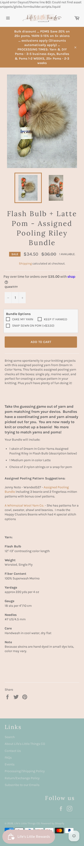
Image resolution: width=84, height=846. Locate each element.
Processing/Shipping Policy (25, 771)
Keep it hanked (55, 319)
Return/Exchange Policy (22, 778)
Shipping (25, 263)
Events (9, 764)
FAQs (8, 758)
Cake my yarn (22, 319)
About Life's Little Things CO (25, 744)
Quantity (11, 287)
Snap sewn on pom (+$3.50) (33, 325)
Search (10, 737)
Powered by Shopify (52, 823)
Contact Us (13, 751)
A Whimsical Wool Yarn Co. (24, 505)
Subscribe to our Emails (22, 785)
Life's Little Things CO (27, 823)
